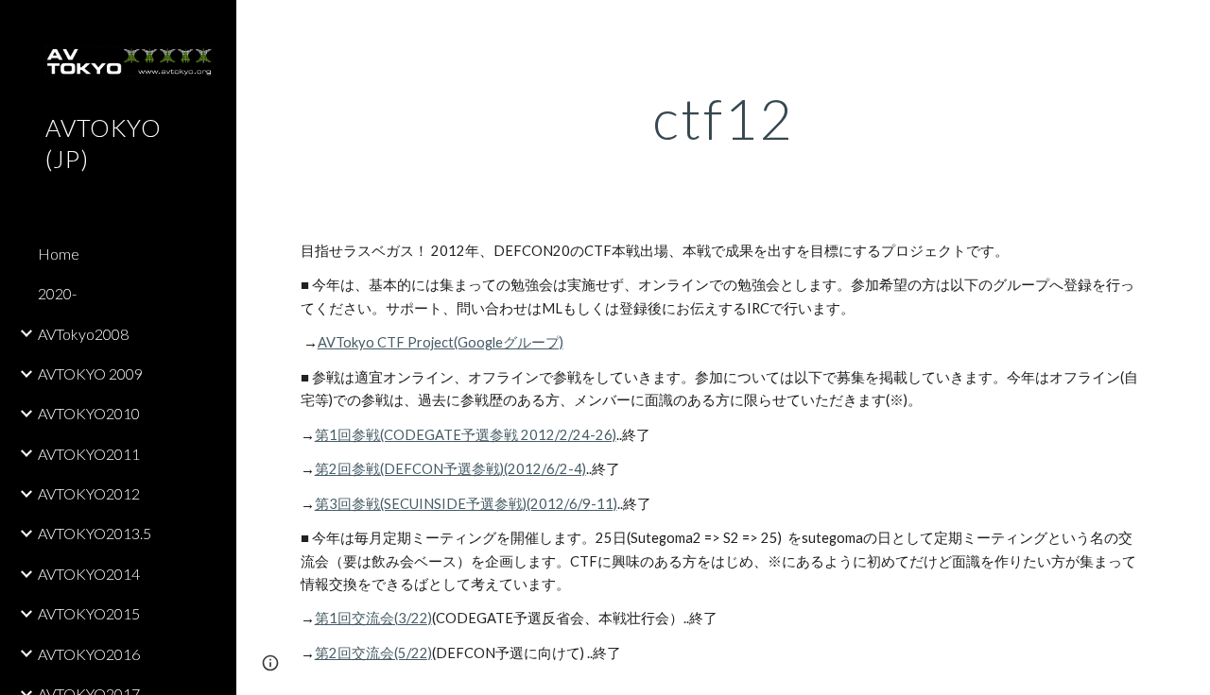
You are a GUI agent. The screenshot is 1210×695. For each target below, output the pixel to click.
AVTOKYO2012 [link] (89, 493)
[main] (723, 118)
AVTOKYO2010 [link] (89, 413)
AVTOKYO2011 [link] (89, 454)
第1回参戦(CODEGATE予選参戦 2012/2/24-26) (465, 435)
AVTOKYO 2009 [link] (90, 373)
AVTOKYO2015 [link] (89, 613)
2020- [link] (57, 293)
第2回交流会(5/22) (373, 653)
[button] (1187, 26)
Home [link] (58, 254)
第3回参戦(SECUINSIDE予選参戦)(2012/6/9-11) (466, 504)
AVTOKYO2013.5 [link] (94, 533)
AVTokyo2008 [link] (83, 334)
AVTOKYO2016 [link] (89, 654)
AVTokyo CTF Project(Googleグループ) (440, 342)
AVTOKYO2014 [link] (89, 574)
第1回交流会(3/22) (373, 618)
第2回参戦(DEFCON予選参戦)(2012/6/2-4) (450, 469)
